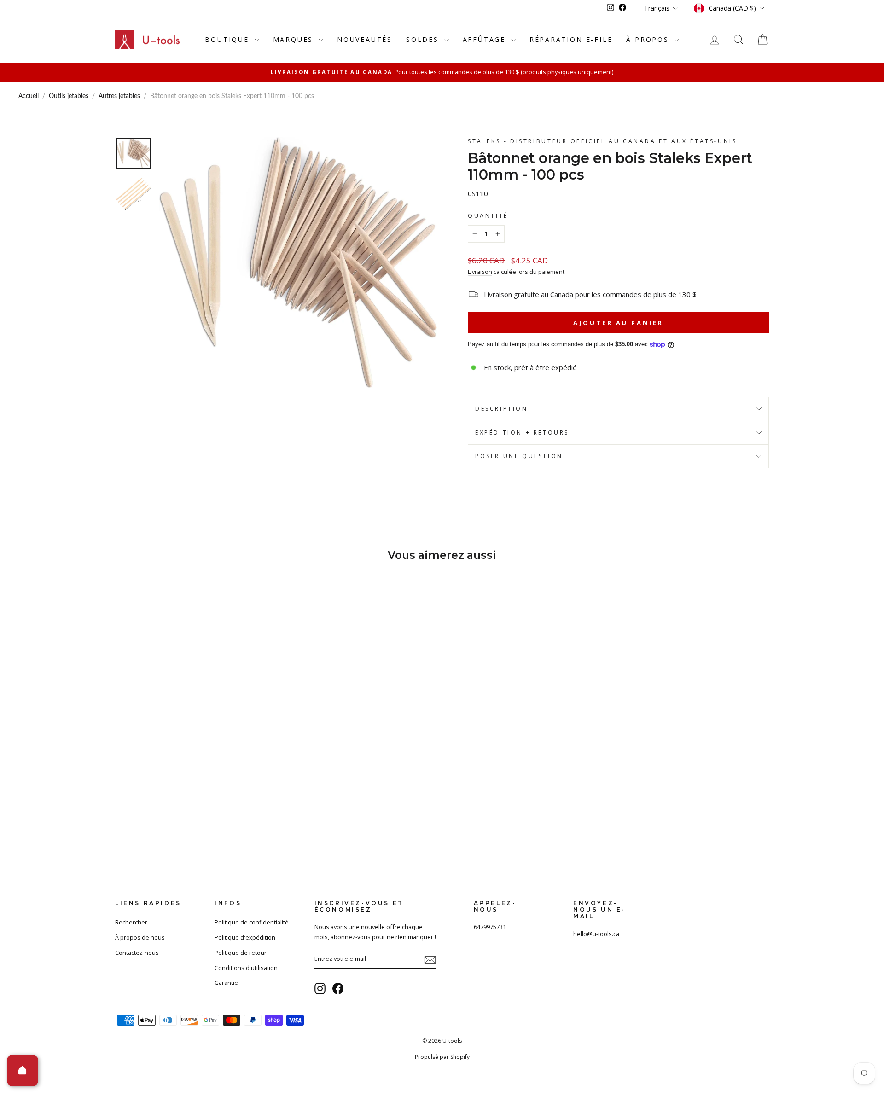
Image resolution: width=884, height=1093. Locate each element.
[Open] (22, 1070)
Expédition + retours (522, 432)
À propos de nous (140, 937)
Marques (294, 39)
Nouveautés (364, 39)
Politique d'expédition (245, 937)
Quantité (488, 216)
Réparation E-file (571, 39)
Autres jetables (119, 96)
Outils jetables (68, 96)
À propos (649, 39)
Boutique (228, 39)
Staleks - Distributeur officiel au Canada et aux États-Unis (602, 141)
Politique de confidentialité (252, 922)
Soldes (424, 39)
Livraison (480, 271)
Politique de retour (241, 952)
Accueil (28, 96)
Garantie (226, 982)
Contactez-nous (137, 952)
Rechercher (131, 922)
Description (501, 409)
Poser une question (519, 456)
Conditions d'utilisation (246, 968)
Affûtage (486, 39)
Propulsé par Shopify (442, 1057)
